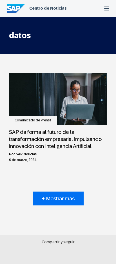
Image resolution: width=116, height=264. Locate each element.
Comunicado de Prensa (33, 120)
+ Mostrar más (58, 198)
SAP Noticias (26, 154)
